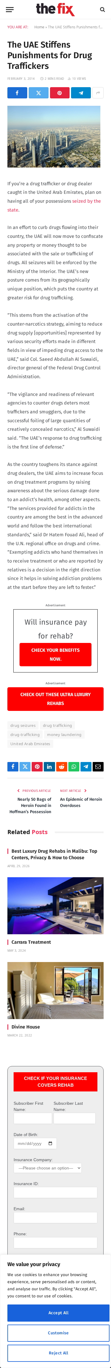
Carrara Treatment (31, 942)
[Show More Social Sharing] (98, 92)
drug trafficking (57, 725)
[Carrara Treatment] (55, 905)
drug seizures (23, 725)
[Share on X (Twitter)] (39, 92)
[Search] (102, 9)
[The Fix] (55, 9)
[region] (55, 1311)
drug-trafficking (25, 734)
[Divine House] (55, 990)
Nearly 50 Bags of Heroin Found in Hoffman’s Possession (30, 805)
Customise (58, 1332)
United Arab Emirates (30, 743)
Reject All (58, 1353)
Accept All (58, 1312)
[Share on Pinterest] (60, 92)
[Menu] (10, 9)
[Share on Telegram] (81, 92)
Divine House (26, 1027)
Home (39, 27)
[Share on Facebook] (17, 92)
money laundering (64, 734)
